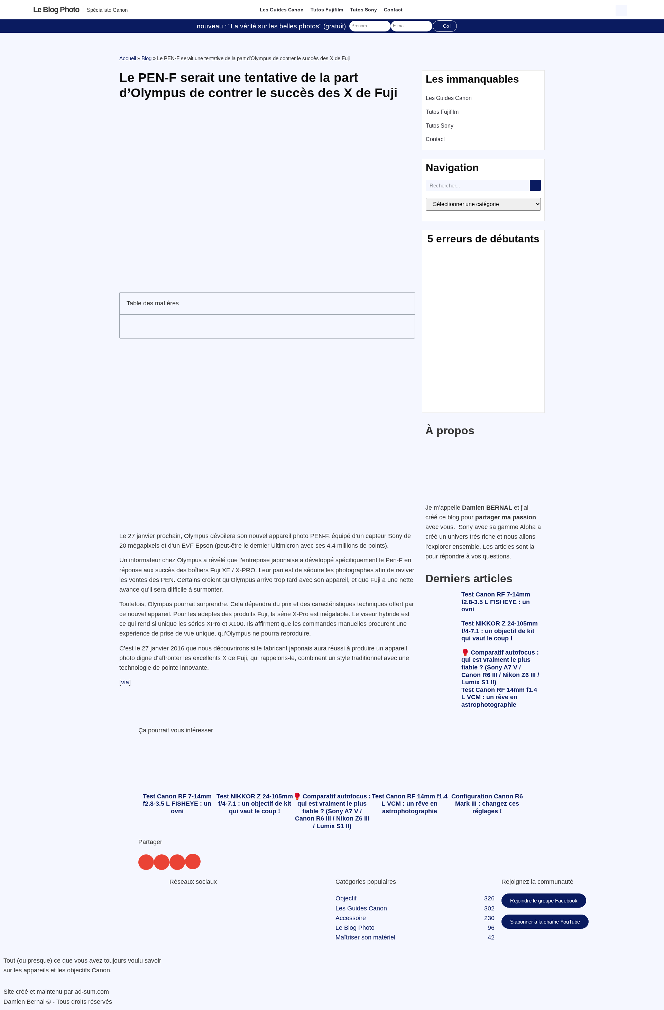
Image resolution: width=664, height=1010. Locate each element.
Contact (393, 9)
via (125, 682)
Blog (146, 58)
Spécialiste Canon (107, 10)
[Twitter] (197, 902)
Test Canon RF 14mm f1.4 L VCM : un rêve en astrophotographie (499, 697)
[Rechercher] (535, 185)
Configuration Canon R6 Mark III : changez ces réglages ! (487, 804)
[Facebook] (178, 902)
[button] (622, 9)
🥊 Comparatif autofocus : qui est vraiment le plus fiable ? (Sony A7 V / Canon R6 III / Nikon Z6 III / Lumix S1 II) (500, 667)
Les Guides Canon (282, 9)
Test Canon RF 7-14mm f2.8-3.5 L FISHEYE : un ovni (495, 602)
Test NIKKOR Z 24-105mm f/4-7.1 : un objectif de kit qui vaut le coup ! (499, 631)
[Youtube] (216, 902)
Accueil (127, 58)
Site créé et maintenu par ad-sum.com (56, 991)
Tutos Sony (363, 9)
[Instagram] (235, 902)
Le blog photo (56, 9)
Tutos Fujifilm (327, 9)
